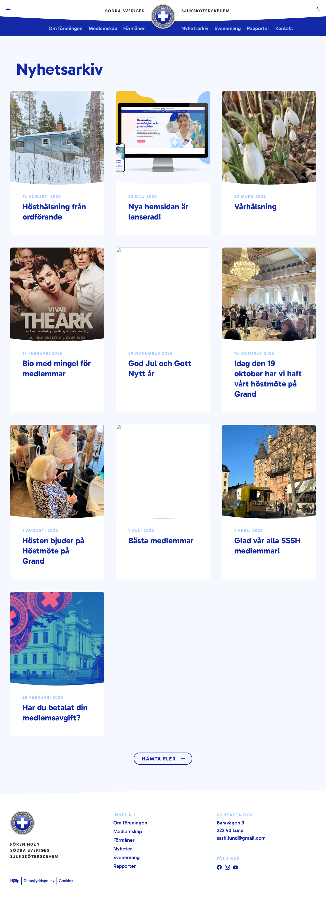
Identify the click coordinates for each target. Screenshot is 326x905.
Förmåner (123, 840)
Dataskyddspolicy (39, 880)
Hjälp (14, 880)
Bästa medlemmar (161, 540)
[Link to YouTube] (219, 867)
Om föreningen (130, 823)
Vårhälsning (255, 206)
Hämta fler (159, 759)
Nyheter (122, 849)
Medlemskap (127, 831)
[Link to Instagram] (227, 867)
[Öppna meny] (8, 8)
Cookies (66, 880)
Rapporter (124, 866)
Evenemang (126, 857)
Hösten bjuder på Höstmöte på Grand (53, 551)
